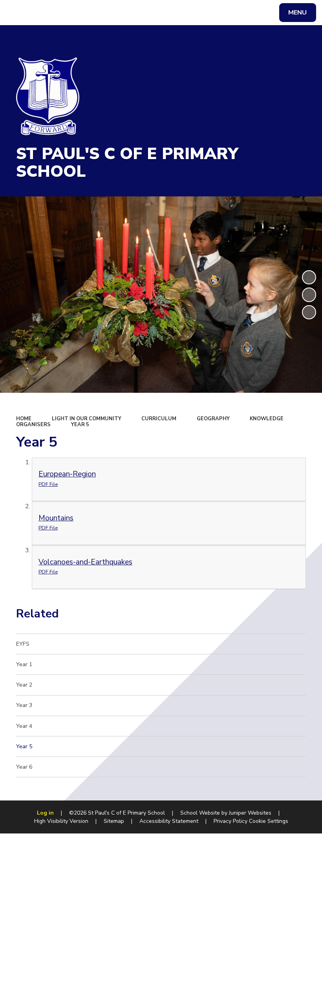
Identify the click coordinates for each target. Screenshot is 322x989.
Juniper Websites (250, 813)
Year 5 (80, 424)
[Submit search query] (106, 11)
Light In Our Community (86, 418)
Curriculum (158, 418)
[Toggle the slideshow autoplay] (309, 277)
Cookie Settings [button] (268, 821)
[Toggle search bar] (16, 12)
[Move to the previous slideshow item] (309, 295)
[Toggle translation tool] (38, 12)
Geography (213, 418)
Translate (70, 14)
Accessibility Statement (168, 821)
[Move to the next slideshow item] (309, 312)
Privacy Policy (230, 821)
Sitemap (114, 821)
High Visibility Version (61, 821)
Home (23, 418)
